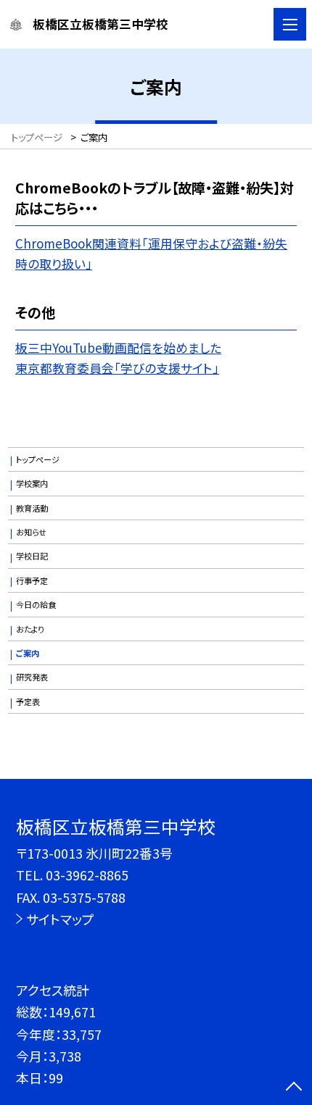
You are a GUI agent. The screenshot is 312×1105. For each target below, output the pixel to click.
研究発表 (32, 677)
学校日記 (32, 556)
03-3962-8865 (87, 874)
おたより (30, 629)
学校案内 (32, 483)
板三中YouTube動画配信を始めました (118, 347)
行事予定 (32, 580)
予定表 (28, 701)
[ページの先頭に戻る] (294, 1087)
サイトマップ (60, 918)
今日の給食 (36, 604)
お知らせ (31, 532)
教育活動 (32, 508)
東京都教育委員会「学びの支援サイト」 (117, 368)
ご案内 (27, 653)
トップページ (37, 459)
